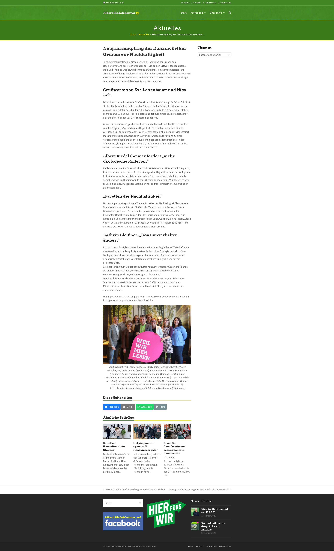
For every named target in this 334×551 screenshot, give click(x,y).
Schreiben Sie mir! (115, 2)
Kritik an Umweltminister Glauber (114, 446)
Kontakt (197, 2)
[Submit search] (140, 503)
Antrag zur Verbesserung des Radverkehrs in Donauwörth (199, 489)
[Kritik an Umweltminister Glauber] (117, 431)
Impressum (225, 2)
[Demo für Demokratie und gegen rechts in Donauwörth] (177, 431)
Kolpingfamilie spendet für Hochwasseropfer (145, 446)
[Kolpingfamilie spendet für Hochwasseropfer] (147, 431)
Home (190, 546)
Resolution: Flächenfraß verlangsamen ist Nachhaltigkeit (134, 489)
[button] (230, 13)
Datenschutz (210, 2)
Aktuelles (185, 2)
